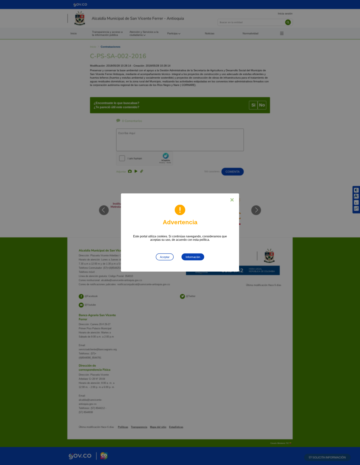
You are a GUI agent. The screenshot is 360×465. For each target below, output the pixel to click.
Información (193, 257)
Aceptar (165, 257)
